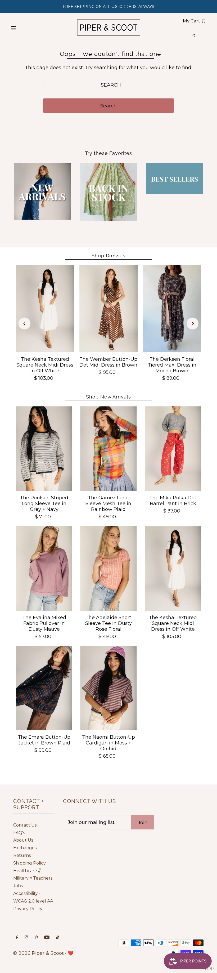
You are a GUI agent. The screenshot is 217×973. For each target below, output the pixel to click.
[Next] (192, 324)
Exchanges (25, 847)
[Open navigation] (23, 28)
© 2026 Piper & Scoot (38, 953)
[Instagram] (26, 938)
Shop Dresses (108, 255)
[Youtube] (46, 938)
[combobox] (108, 85)
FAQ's (19, 832)
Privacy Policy (27, 908)
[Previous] (24, 324)
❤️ (71, 953)
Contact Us (25, 825)
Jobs (18, 885)
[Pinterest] (36, 938)
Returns (22, 855)
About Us (23, 840)
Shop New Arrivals (108, 397)
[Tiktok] (57, 938)
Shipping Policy (29, 863)
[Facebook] (17, 938)
